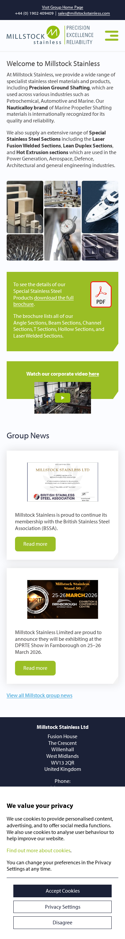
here (94, 373)
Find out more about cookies (38, 850)
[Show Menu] (111, 36)
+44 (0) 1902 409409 (34, 13)
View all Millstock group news (39, 695)
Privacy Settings (62, 906)
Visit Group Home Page (62, 7)
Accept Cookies (63, 890)
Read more (35, 543)
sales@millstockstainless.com (84, 13)
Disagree (62, 922)
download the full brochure (43, 301)
